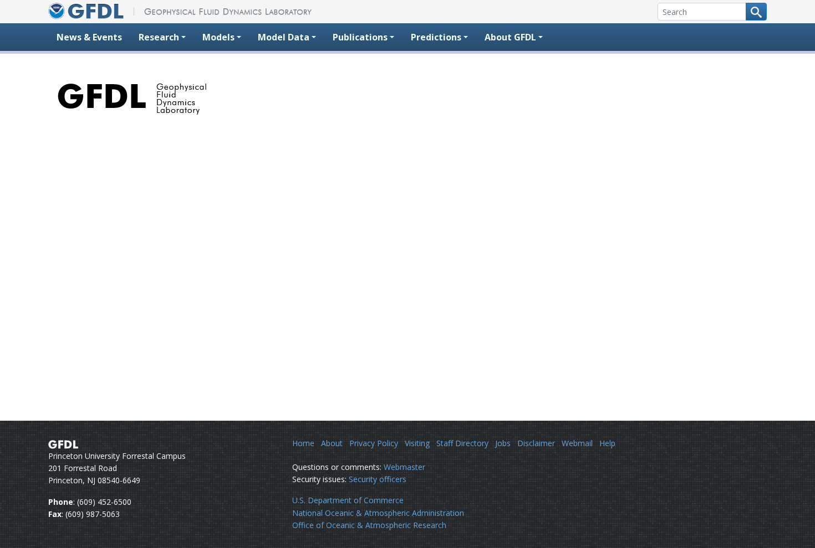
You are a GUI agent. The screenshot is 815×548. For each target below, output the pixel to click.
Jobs (503, 443)
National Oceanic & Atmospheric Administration (378, 513)
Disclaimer (536, 443)
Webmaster (404, 467)
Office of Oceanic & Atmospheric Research (369, 525)
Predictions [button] (436, 37)
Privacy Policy (373, 443)
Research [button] (159, 37)
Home (303, 443)
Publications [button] (360, 37)
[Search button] (756, 11)
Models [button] (218, 37)
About (332, 443)
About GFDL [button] (510, 37)
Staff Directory (462, 443)
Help (607, 443)
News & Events (89, 37)
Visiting (417, 443)
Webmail (577, 443)
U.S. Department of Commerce (348, 500)
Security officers (377, 479)
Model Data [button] (283, 37)
